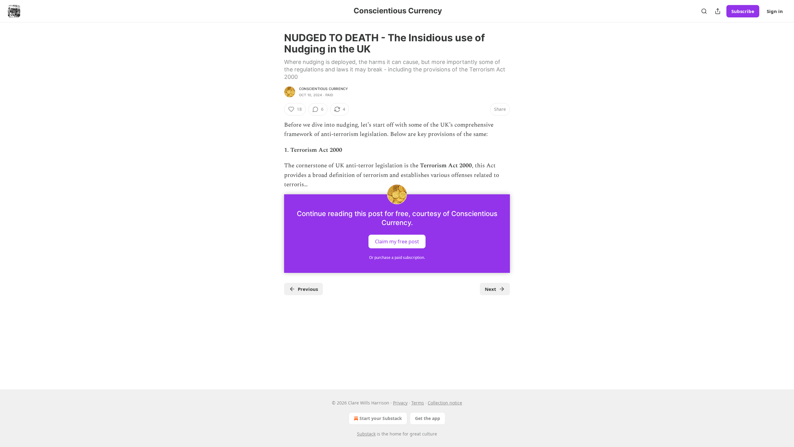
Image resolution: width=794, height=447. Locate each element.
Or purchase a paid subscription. (397, 257)
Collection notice (445, 403)
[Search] (704, 11)
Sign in (775, 11)
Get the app (427, 418)
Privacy (400, 403)
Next (490, 289)
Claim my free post (397, 241)
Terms (417, 403)
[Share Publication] (717, 11)
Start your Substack (380, 418)
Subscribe (742, 11)
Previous (308, 289)
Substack (366, 434)
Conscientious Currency (323, 89)
